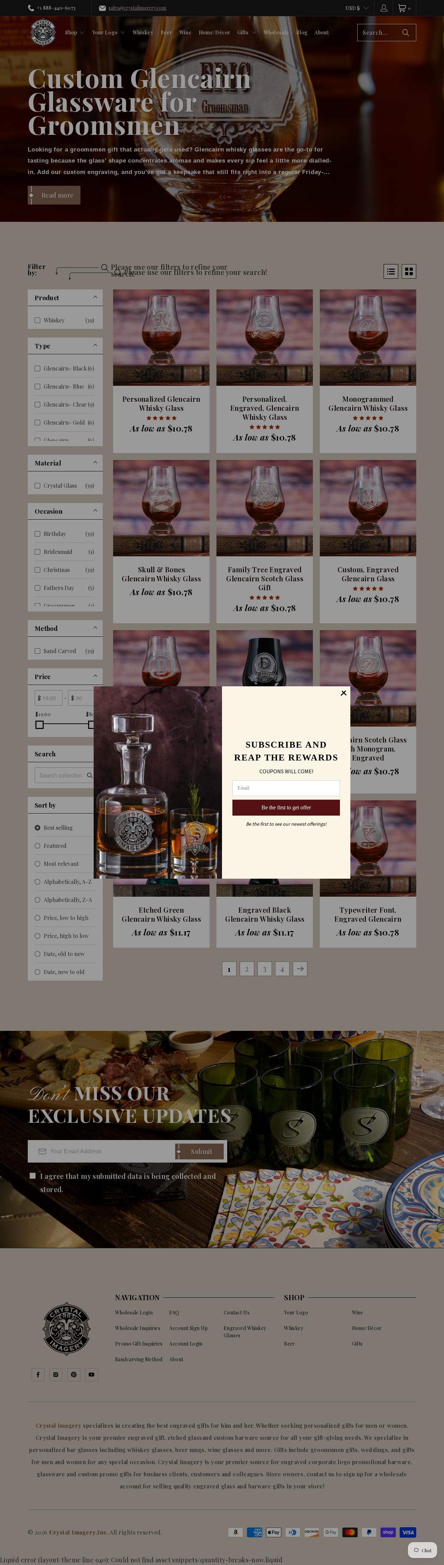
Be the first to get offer (286, 807)
